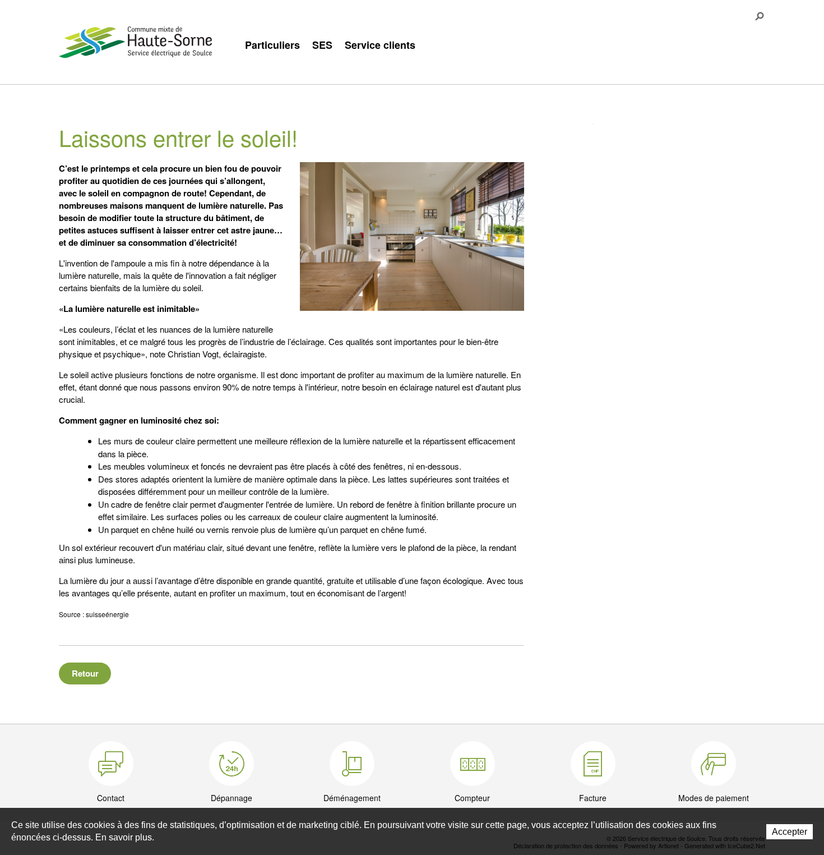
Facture (593, 797)
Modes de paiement (713, 797)
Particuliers (272, 45)
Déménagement (352, 797)
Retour (85, 673)
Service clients (380, 45)
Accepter (789, 831)
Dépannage (231, 797)
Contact (110, 797)
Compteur (472, 797)
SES (322, 45)
